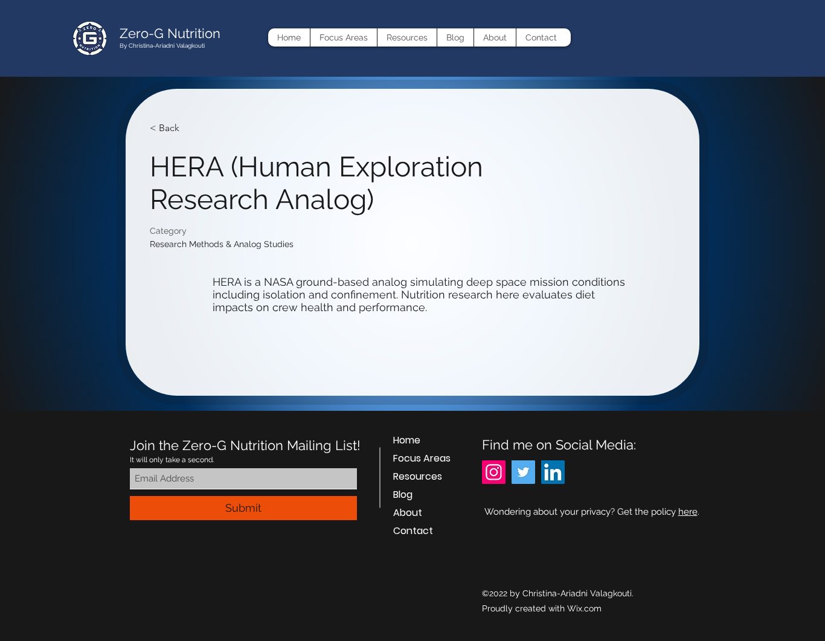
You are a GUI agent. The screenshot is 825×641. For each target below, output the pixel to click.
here (688, 511)
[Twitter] (523, 472)
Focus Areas (422, 458)
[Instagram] (494, 472)
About (407, 513)
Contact (413, 531)
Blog (402, 494)
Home (406, 440)
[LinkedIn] (553, 472)
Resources (417, 476)
